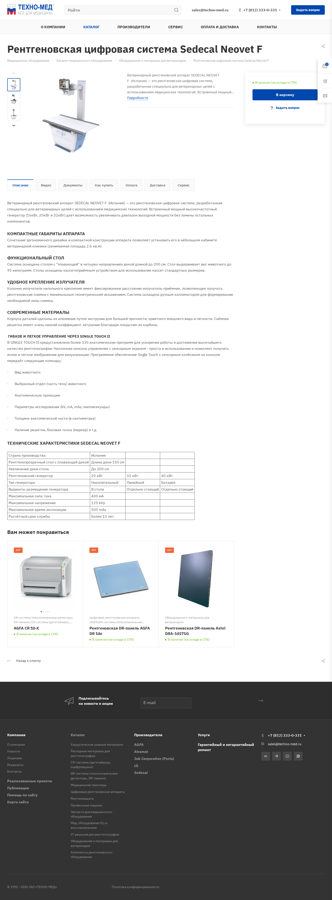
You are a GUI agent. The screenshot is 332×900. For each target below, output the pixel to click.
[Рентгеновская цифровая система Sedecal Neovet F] (70, 115)
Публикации (18, 788)
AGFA (139, 744)
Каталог (78, 735)
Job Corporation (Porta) (154, 758)
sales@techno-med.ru (210, 10)
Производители (148, 735)
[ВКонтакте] (265, 756)
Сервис (184, 185)
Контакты (14, 771)
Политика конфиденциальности (135, 887)
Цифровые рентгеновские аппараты (98, 792)
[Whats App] (298, 756)
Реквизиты (15, 765)
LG (136, 765)
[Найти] (177, 10)
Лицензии (14, 758)
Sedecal (141, 772)
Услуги (204, 735)
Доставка (157, 185)
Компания (16, 735)
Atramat (141, 751)
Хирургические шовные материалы (97, 745)
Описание (20, 185)
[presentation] (13, 73)
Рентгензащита (82, 799)
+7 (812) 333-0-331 (260, 10)
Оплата (131, 185)
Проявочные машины (86, 805)
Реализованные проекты (29, 781)
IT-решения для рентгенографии (95, 834)
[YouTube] (287, 756)
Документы (72, 185)
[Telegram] (276, 756)
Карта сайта (18, 802)
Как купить (104, 185)
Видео (46, 185)
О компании (16, 745)
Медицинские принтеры (88, 785)
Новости (13, 751)
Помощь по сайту (22, 795)
